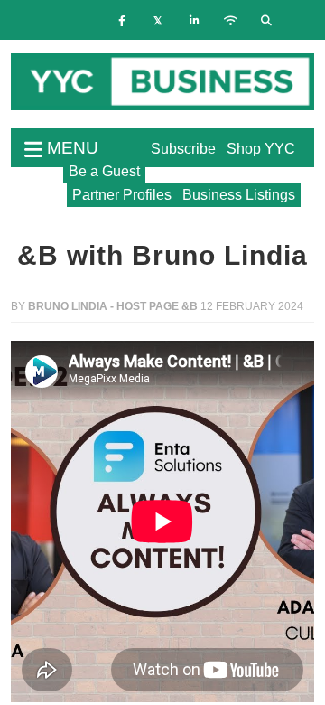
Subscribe (183, 148)
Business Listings (238, 194)
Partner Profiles (122, 194)
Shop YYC (261, 148)
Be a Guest (104, 171)
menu (70, 147)
